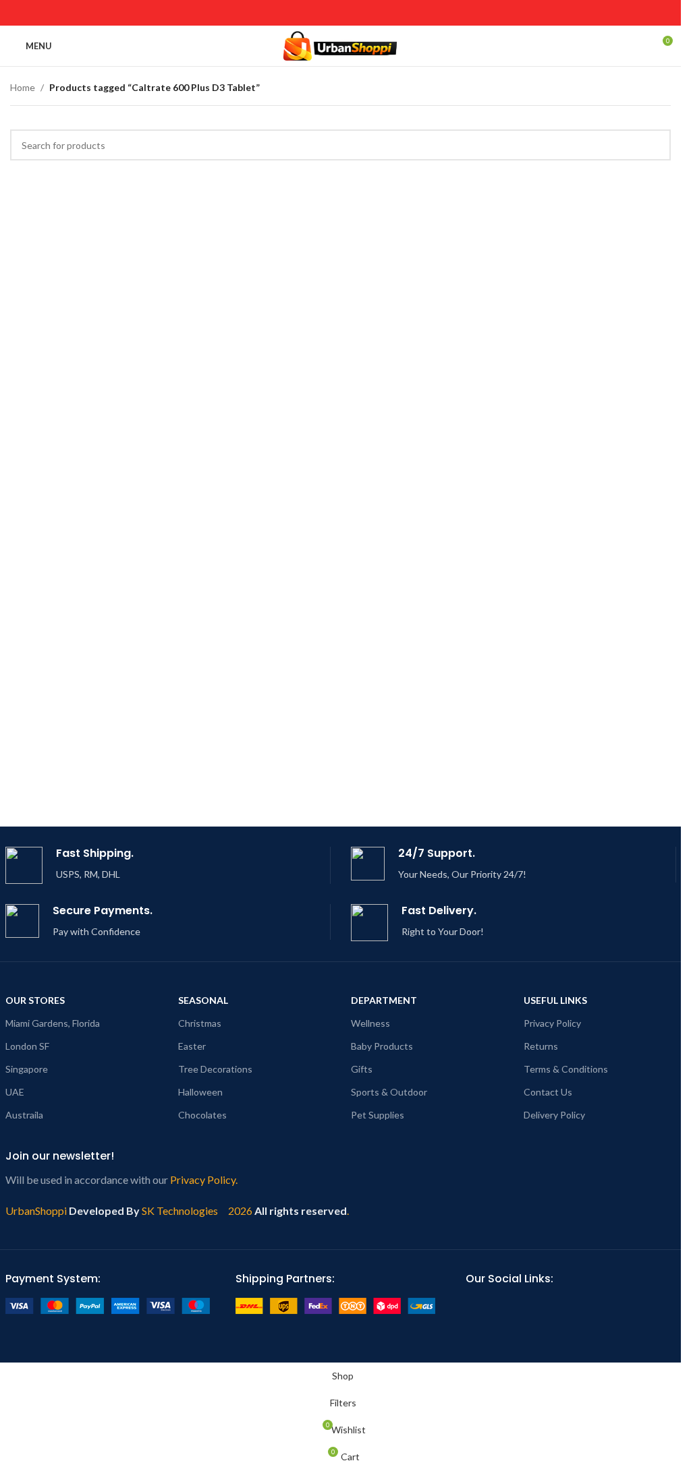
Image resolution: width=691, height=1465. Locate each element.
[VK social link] (383, 13)
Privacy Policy (552, 1023)
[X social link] (280, 13)
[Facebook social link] (263, 13)
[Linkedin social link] (331, 13)
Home (22, 87)
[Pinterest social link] (314, 13)
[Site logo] (340, 45)
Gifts (361, 1069)
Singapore (26, 1069)
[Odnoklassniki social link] (349, 13)
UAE (14, 1092)
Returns (541, 1046)
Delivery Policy (554, 1114)
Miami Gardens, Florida (52, 1023)
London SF (27, 1046)
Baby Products (382, 1046)
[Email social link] (297, 13)
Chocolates (202, 1114)
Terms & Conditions (566, 1069)
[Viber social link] (417, 13)
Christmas (199, 1023)
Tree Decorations (215, 1069)
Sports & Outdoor (389, 1092)
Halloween (200, 1092)
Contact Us (548, 1092)
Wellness (370, 1023)
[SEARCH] (655, 144)
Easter (192, 1046)
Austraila (24, 1114)
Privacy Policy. (204, 1179)
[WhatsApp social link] (366, 13)
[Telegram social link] (399, 13)
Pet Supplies (377, 1114)
